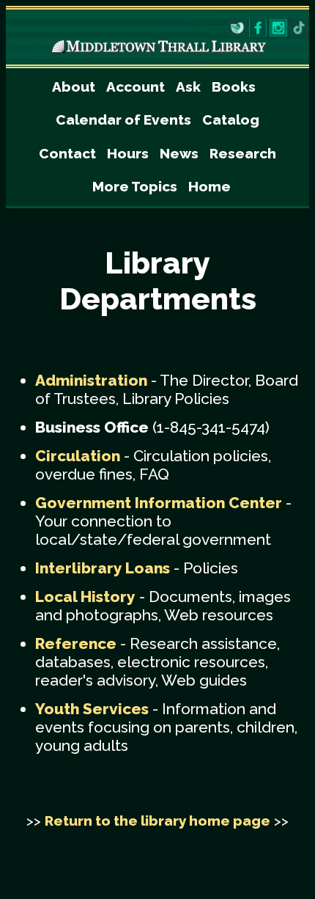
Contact (67, 153)
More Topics (134, 186)
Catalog (230, 119)
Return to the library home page (157, 820)
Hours (128, 153)
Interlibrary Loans (102, 568)
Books (234, 86)
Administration (91, 380)
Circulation (77, 456)
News (179, 153)
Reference (75, 643)
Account (135, 86)
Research (243, 153)
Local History (85, 596)
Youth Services (92, 709)
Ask (188, 86)
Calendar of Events (123, 119)
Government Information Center (158, 502)
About (73, 86)
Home (209, 186)
